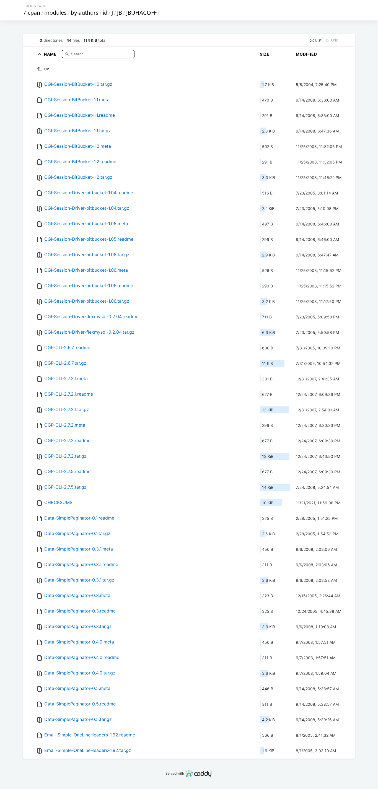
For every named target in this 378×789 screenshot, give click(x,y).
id (105, 12)
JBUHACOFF (141, 12)
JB (119, 12)
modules (55, 12)
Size (265, 54)
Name (51, 53)
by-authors (85, 12)
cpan (34, 12)
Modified (306, 54)
